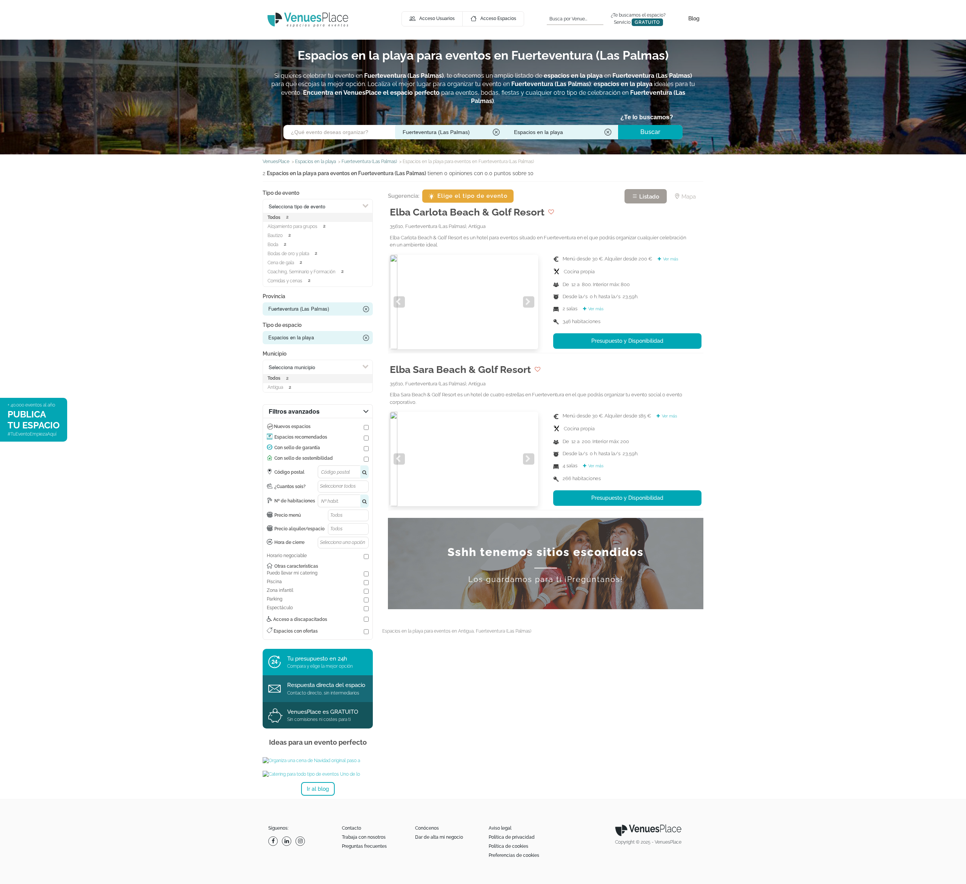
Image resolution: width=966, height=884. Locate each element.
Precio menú (287, 515)
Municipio (274, 354)
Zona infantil (280, 590)
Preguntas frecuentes (364, 846)
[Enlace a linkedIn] (287, 841)
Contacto (351, 828)
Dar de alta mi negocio (439, 837)
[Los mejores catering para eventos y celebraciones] (318, 774)
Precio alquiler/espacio (299, 528)
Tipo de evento (281, 193)
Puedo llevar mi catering (292, 573)
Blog (694, 18)
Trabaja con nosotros (364, 837)
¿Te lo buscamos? (646, 117)
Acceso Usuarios (437, 18)
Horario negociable (287, 555)
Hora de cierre (289, 542)
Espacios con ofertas (295, 631)
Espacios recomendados (300, 437)
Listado (648, 196)
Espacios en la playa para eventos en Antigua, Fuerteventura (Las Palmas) (456, 631)
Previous (399, 302)
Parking (274, 599)
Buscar (650, 132)
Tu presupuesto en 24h (317, 658)
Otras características (296, 566)
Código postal (289, 472)
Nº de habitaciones (294, 501)
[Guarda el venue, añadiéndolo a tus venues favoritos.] (551, 212)
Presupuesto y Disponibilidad (627, 341)
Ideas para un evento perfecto (318, 742)
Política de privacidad (512, 837)
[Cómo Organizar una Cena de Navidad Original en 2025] (318, 760)
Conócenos (427, 828)
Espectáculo (280, 607)
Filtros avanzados (294, 411)
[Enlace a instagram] (301, 841)
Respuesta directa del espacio (326, 685)
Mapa (688, 196)
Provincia (274, 296)
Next (528, 302)
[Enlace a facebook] (274, 841)
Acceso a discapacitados (299, 619)
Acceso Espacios (498, 18)
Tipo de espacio (282, 325)
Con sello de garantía (297, 447)
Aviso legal (500, 828)
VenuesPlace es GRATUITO (322, 711)
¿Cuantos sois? (290, 486)
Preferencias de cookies (514, 855)
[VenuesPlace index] (307, 19)
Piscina (274, 581)
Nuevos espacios (292, 426)
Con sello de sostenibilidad (303, 458)
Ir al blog (318, 789)
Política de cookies (508, 846)
